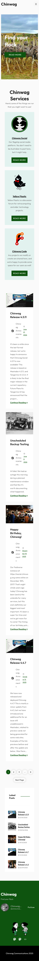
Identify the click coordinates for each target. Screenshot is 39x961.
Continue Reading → (19, 402)
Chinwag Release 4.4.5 (23, 863)
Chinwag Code (19, 251)
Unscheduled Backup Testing (19, 442)
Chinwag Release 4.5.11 (18, 315)
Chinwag (9, 4)
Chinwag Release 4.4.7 (18, 661)
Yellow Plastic (19, 196)
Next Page (19, 780)
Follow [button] (31, 907)
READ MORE (15, 55)
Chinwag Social (19, 138)
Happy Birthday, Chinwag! (16, 533)
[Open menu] (36, 4)
